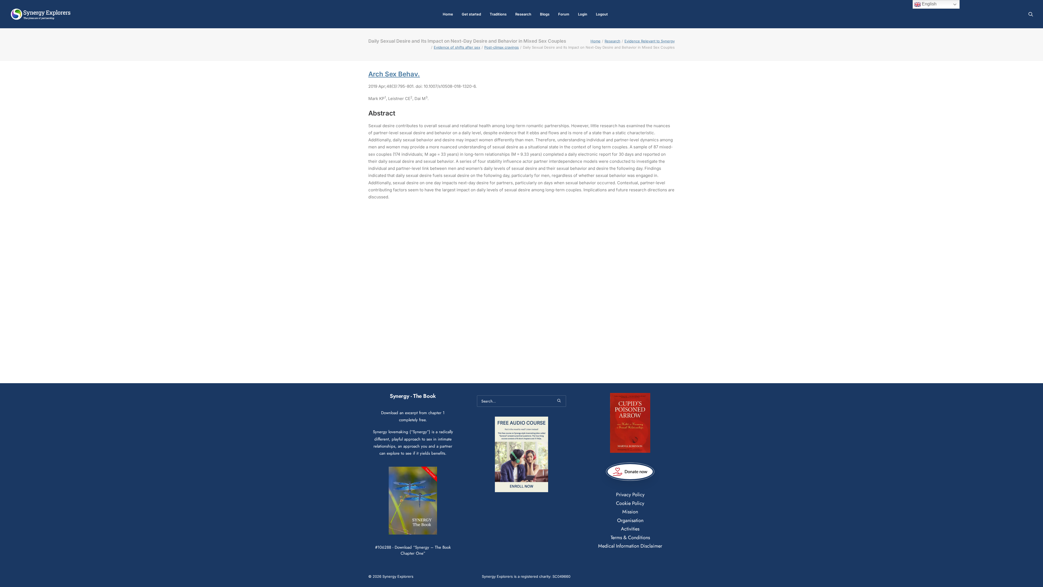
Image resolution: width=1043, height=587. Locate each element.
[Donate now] (630, 472)
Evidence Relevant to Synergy (649, 41)
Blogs (544, 14)
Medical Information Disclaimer (630, 545)
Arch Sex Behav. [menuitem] (394, 74)
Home (448, 14)
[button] (1030, 14)
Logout (602, 14)
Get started (471, 14)
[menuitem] (448, 14)
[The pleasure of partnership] (40, 14)
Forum (563, 14)
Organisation (630, 520)
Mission (630, 511)
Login (582, 14)
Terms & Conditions (630, 537)
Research (523, 14)
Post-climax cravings (501, 47)
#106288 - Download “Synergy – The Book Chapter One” (413, 550)
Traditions (498, 14)
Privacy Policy (630, 494)
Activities (630, 528)
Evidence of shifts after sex (457, 47)
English (929, 4)
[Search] (521, 401)
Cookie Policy (630, 503)
